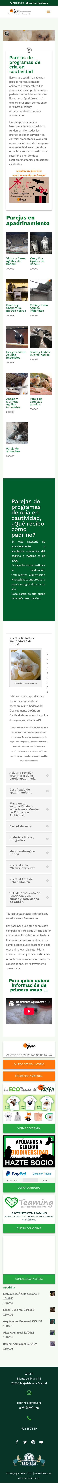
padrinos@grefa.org (29, 1402)
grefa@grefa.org (29, 1407)
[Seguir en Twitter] (25, 1442)
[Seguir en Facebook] (17, 1442)
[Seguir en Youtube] (41, 1442)
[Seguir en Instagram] (33, 1442)
